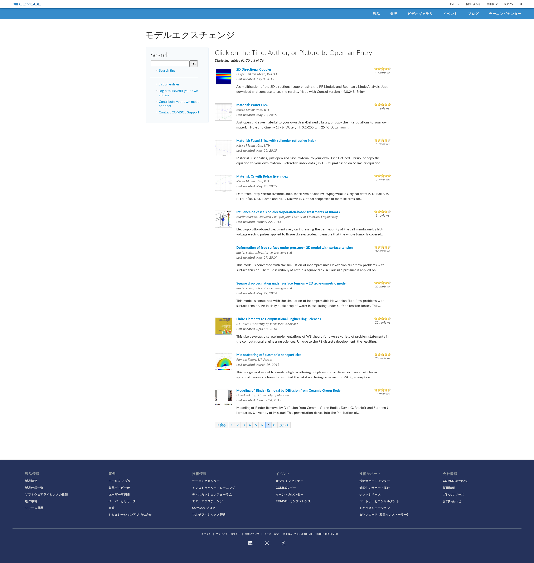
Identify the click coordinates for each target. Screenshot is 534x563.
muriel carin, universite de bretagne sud (264, 252)
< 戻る (222, 424)
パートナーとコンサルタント (379, 501)
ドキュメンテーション (374, 508)
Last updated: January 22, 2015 (258, 221)
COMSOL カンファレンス (293, 501)
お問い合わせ (473, 4)
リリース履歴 (34, 508)
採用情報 (449, 487)
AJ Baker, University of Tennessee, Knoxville (267, 323)
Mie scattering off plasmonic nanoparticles (268, 355)
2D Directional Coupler (253, 69)
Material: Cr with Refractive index (262, 176)
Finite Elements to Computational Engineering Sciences (278, 319)
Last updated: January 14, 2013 (258, 400)
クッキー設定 (271, 533)
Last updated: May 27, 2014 (256, 257)
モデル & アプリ (120, 481)
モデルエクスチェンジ (207, 501)
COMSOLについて (455, 481)
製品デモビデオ (119, 487)
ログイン (509, 4)
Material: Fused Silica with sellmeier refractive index (276, 141)
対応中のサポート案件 (374, 487)
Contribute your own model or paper (179, 103)
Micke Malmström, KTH (253, 109)
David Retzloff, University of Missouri (262, 395)
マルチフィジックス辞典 (209, 514)
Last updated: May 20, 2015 (256, 114)
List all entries (169, 84)
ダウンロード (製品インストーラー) (383, 514)
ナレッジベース (370, 494)
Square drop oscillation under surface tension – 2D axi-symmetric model (291, 283)
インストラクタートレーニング (213, 487)
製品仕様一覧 (34, 487)
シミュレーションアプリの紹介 (130, 514)
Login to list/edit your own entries (178, 92)
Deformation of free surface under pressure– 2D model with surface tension (294, 247)
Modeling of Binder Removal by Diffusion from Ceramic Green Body (288, 390)
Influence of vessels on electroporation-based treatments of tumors (288, 212)
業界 (394, 13)
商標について (252, 533)
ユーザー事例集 (119, 494)
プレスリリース (453, 494)
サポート (455, 4)
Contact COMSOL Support (179, 112)
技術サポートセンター (374, 481)
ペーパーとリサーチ (122, 501)
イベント (450, 13)
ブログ (473, 13)
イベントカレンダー (289, 494)
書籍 (112, 508)
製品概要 (31, 481)
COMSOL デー (286, 487)
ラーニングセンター (505, 13)
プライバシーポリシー (228, 533)
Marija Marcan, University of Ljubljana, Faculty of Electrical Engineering (287, 216)
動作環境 (31, 501)
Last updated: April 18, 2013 (256, 328)
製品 (376, 13)
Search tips (167, 70)
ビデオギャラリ (420, 13)
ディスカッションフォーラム (212, 494)
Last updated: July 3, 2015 (255, 78)
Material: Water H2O (252, 105)
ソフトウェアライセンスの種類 (46, 494)
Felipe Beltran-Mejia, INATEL (257, 73)
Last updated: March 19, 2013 (257, 364)
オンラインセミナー (289, 481)
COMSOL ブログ (203, 508)
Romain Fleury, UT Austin (254, 359)
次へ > (284, 424)
